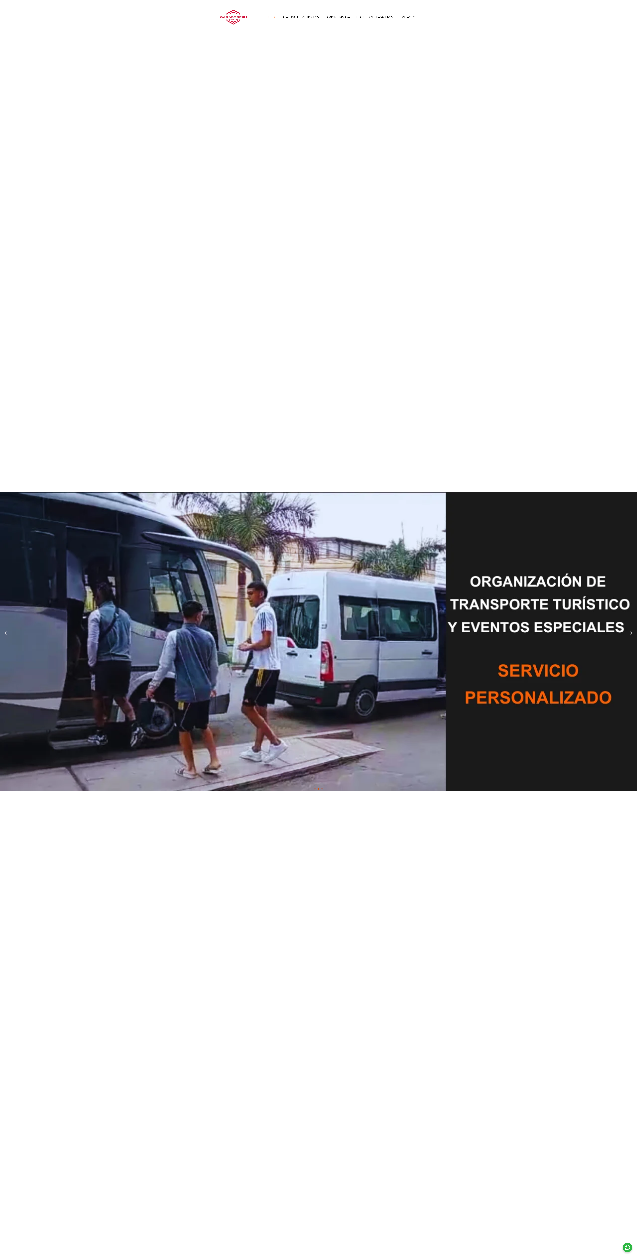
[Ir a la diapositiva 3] (322, 789)
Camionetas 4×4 (337, 17)
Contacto (407, 17)
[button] (5, 633)
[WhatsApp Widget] (627, 1247)
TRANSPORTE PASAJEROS (374, 17)
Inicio (270, 17)
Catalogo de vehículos (299, 17)
